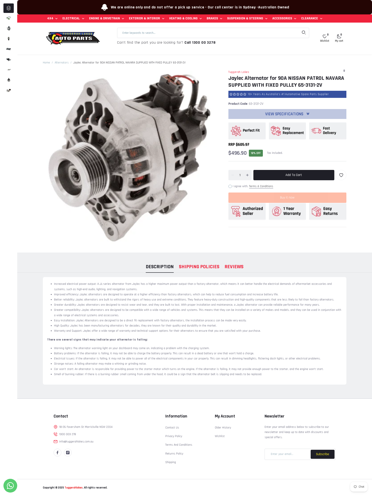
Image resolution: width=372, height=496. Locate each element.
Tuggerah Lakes (238, 72)
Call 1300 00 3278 (200, 42)
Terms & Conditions (261, 186)
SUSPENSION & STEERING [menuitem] (245, 18)
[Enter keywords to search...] (303, 33)
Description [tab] (160, 266)
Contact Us (172, 428)
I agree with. (253, 186)
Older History (223, 428)
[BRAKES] (8, 70)
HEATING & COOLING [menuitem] (183, 18)
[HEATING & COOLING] (8, 59)
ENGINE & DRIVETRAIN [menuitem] (104, 18)
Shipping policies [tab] (199, 266)
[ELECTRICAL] (8, 28)
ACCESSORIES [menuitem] (282, 18)
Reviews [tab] (234, 266)
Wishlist (220, 436)
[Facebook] (57, 452)
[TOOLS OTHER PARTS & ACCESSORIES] (8, 90)
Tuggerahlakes (73, 487)
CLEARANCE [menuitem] (309, 18)
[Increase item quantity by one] (247, 175)
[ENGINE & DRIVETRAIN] (8, 39)
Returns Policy (174, 454)
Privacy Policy (173, 436)
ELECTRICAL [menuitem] (71, 18)
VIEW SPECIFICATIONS (284, 114)
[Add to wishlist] (341, 175)
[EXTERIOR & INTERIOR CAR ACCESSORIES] (8, 49)
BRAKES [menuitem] (212, 18)
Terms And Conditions (178, 445)
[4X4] (8, 18)
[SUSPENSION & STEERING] (8, 80)
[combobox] (213, 33)
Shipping (170, 462)
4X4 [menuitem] (50, 18)
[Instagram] (68, 452)
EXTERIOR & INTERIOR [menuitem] (144, 18)
